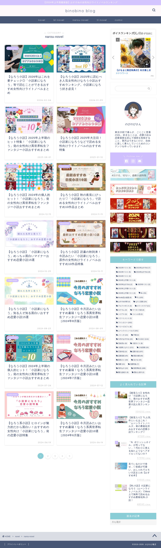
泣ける (137, 360)
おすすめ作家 (124, 302)
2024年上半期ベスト (126, 280)
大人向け (143, 339)
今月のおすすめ (125, 339)
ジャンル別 (137, 314)
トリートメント (125, 318)
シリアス (122, 314)
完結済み (122, 343)
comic (119, 20)
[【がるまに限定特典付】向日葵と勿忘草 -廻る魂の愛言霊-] (135, 53)
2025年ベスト (144, 284)
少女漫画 (144, 347)
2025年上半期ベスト (126, 289)
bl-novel (59, 20)
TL (140, 297)
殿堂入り (123, 360)
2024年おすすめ (143, 272)
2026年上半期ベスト (126, 293)
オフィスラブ (143, 306)
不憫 (136, 335)
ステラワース (122, 73)
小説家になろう (125, 347)
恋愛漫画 (123, 356)
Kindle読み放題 (124, 297)
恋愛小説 (137, 352)
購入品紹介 (123, 372)
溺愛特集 (134, 364)
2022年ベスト (124, 268)
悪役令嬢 (138, 356)
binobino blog (80, 10)
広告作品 (122, 352)
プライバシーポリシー (16, 544)
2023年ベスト (124, 272)
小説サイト (137, 343)
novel (41, 20)
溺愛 (121, 364)
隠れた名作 (139, 372)
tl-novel (102, 20)
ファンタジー (125, 322)
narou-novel (81, 20)
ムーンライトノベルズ (128, 331)
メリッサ (123, 335)
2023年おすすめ (143, 268)
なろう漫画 (141, 302)
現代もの (123, 368)
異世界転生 (139, 368)
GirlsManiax (142, 33)
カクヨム (122, 310)
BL (143, 293)
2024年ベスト (124, 276)
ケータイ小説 (138, 310)
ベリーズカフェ (125, 326)
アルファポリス (125, 306)
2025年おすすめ (125, 284)
